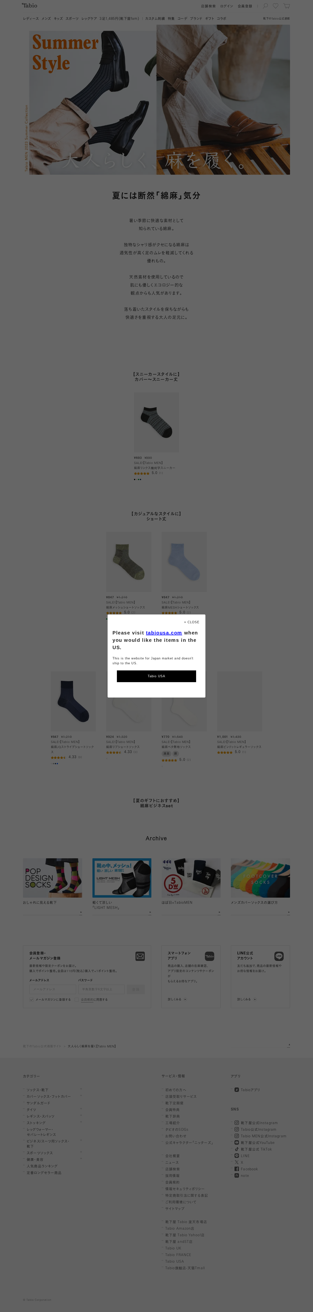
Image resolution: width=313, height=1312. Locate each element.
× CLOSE (192, 622)
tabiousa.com (164, 632)
